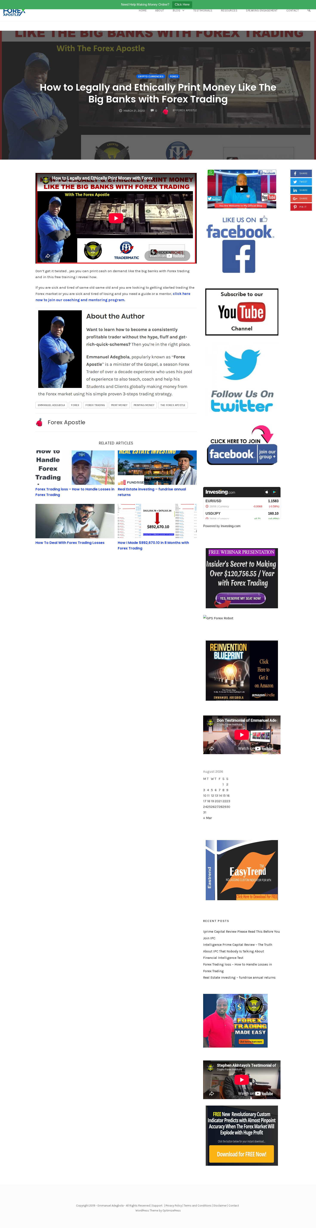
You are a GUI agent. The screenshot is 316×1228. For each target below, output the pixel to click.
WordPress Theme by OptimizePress (158, 1210)
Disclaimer (220, 1205)
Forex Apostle (66, 422)
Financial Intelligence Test (223, 958)
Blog (176, 10)
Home (143, 10)
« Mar (207, 818)
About (159, 10)
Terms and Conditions (198, 1205)
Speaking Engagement (262, 10)
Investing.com (231, 526)
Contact (292, 10)
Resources (229, 10)
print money (119, 405)
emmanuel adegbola (51, 405)
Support (157, 1205)
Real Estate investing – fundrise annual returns (239, 977)
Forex (174, 76)
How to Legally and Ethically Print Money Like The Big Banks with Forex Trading (158, 93)
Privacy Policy (174, 1205)
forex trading (95, 405)
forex (75, 405)
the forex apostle (173, 405)
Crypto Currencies (151, 76)
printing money (144, 405)
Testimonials (202, 10)
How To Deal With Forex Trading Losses (69, 542)
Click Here (182, 4)
